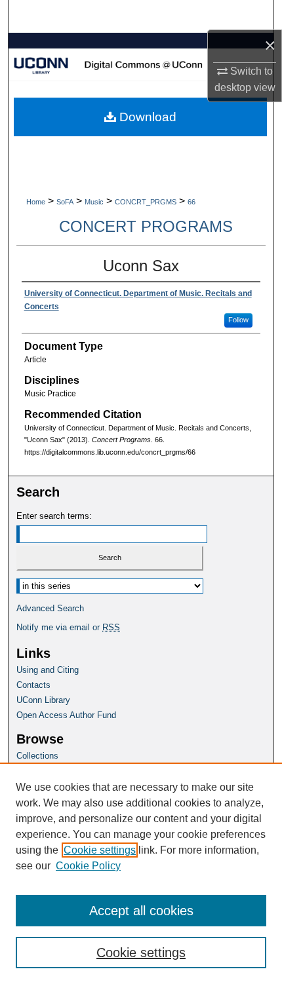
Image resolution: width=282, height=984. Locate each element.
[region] (141, 873)
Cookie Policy (88, 865)
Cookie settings (100, 850)
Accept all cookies (141, 910)
